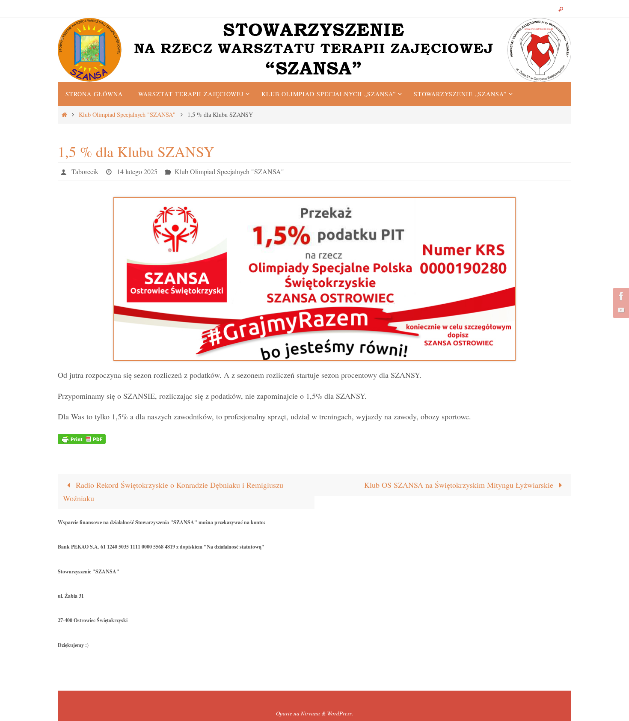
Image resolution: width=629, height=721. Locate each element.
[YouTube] (620, 310)
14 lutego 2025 (137, 171)
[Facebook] (620, 296)
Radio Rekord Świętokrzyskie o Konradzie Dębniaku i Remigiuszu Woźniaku (173, 492)
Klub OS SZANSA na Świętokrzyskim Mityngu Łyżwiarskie (459, 485)
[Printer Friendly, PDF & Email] (82, 437)
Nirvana (310, 713)
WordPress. (340, 713)
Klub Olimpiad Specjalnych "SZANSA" (127, 114)
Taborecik (84, 171)
